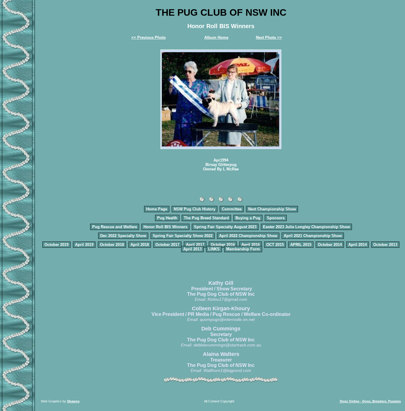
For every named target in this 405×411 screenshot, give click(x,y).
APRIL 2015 (300, 244)
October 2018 (112, 244)
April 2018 (139, 244)
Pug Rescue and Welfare (114, 227)
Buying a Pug (247, 218)
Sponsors (276, 218)
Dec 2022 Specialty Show (123, 236)
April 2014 (357, 244)
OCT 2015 (275, 244)
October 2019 (56, 244)
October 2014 (330, 244)
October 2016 (223, 244)
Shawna (73, 401)
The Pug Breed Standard (206, 218)
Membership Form (243, 249)
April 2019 (84, 244)
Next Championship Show (272, 209)
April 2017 (195, 244)
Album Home (216, 37)
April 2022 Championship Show (248, 236)
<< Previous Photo (148, 37)
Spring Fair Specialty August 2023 (225, 227)
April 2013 (192, 249)
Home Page (156, 209)
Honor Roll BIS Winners (165, 227)
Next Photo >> (269, 37)
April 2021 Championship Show (313, 236)
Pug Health (167, 218)
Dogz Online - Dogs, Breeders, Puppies (370, 401)
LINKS (214, 249)
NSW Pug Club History (194, 209)
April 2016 (250, 244)
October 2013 (385, 244)
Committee (232, 209)
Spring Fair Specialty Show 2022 (183, 236)
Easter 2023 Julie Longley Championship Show (306, 227)
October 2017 (167, 244)
